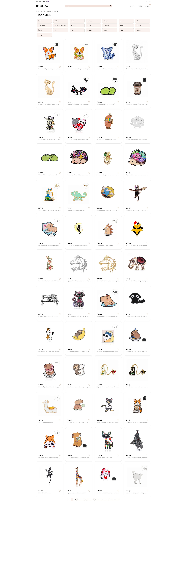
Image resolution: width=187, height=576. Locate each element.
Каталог (132, 6)
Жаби (89, 25)
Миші (121, 30)
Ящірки (139, 30)
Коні (56, 30)
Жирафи (90, 30)
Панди (106, 30)
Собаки (57, 21)
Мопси (89, 21)
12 (110, 499)
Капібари (122, 25)
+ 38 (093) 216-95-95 (41, 1)
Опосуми (41, 35)
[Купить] (60, 66)
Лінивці (139, 25)
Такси (105, 21)
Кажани (73, 25)
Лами (72, 30)
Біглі (138, 21)
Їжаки (40, 30)
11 (106, 499)
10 (102, 499)
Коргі (72, 21)
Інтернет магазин (40, 11)
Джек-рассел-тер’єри (60, 25)
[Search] (110, 6)
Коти (39, 21)
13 (114, 499)
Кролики (106, 25)
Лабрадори (41, 25)
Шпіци (122, 21)
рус (149, 1)
